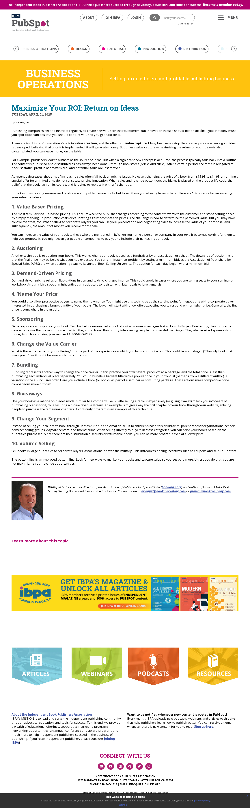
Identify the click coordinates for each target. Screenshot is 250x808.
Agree (123, 804)
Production (153, 49)
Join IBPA (112, 18)
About (88, 18)
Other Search (185, 23)
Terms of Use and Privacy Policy (98, 792)
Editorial (115, 49)
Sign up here (203, 726)
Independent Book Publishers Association (125, 776)
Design (81, 49)
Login (135, 18)
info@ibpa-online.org (145, 784)
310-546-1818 (108, 784)
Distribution (194, 49)
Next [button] (234, 48)
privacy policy (202, 800)
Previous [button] (16, 48)
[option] (78, 50)
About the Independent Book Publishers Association (52, 714)
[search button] (155, 17)
